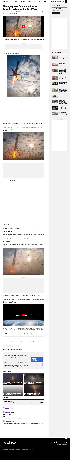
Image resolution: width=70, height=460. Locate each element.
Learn (29, 1)
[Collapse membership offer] (42, 354)
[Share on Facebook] (5, 13)
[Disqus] (23, 419)
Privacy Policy (31, 449)
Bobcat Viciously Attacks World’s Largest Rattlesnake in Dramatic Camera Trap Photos (63, 90)
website (22, 333)
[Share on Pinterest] (14, 13)
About (45, 1)
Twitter (25, 333)
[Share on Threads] (9, 13)
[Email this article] (16, 13)
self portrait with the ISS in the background (15, 329)
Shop (40, 1)
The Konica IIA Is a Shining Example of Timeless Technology (62, 77)
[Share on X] (7, 13)
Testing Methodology (25, 449)
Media (35, 1)
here (11, 331)
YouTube (33, 333)
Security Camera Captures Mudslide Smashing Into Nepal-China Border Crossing (63, 102)
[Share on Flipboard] (12, 13)
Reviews (22, 1)
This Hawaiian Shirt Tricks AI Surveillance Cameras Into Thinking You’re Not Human (63, 114)
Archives (17, 447)
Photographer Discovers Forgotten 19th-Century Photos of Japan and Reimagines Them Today (63, 58)
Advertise (8, 447)
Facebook (29, 333)
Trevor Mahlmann (6, 52)
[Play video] (23, 26)
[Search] (66, 1)
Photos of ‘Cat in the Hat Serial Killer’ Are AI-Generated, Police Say (63, 107)
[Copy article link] (18, 13)
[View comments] (43, 11)
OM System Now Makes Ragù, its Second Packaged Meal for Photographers (63, 84)
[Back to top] (66, 437)
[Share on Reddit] (3, 13)
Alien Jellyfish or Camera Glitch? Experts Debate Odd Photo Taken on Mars (63, 65)
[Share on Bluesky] (11, 13)
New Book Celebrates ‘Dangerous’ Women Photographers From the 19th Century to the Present (63, 71)
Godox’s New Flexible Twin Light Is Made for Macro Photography (63, 96)
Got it (41, 402)
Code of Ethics (11, 449)
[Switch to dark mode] (63, 1)
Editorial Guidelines (5, 449)
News (16, 1)
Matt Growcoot (17, 11)
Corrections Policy (17, 449)
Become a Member (7, 357)
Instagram (39, 333)
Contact (4, 447)
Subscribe (53, 1)
